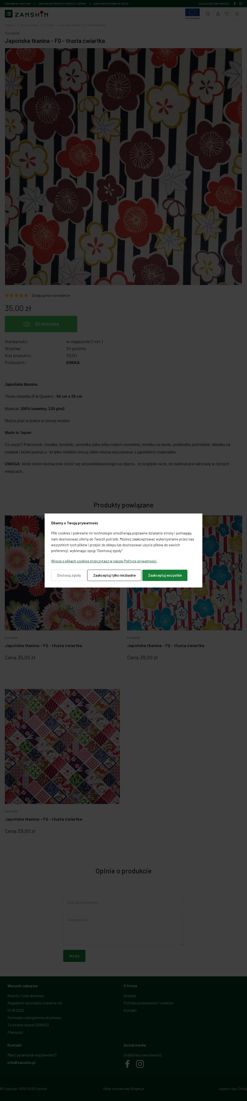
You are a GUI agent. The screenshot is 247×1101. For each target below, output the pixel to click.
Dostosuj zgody (69, 575)
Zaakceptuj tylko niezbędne (114, 575)
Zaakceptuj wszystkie (165, 575)
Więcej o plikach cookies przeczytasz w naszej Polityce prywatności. (104, 561)
